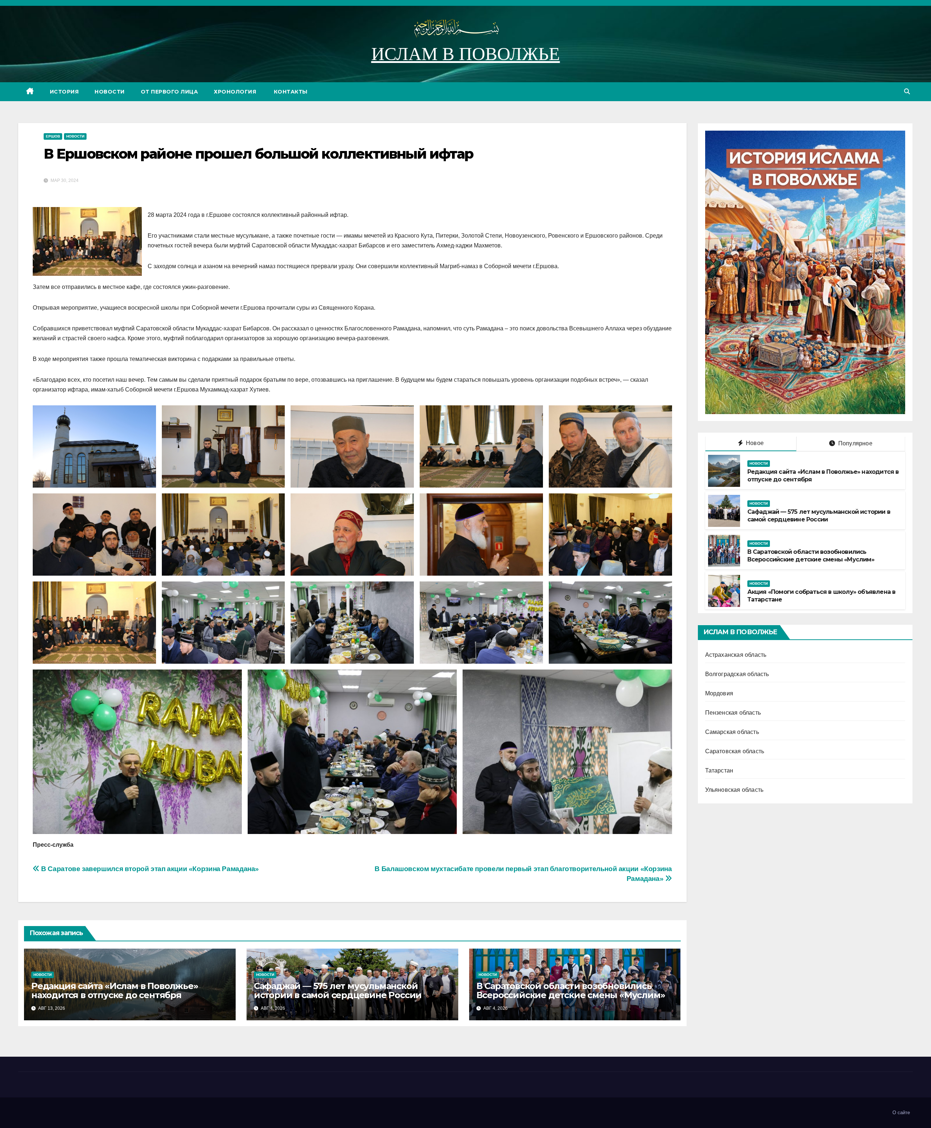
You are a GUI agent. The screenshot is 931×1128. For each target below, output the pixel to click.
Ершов (53, 136)
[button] (907, 91)
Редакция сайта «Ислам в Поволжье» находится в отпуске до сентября (114, 990)
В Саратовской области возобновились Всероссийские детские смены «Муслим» (570, 990)
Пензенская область (733, 713)
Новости (110, 91)
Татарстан (719, 771)
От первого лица (169, 91)
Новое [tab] (754, 443)
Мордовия (719, 694)
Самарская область (732, 732)
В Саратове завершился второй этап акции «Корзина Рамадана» (149, 869)
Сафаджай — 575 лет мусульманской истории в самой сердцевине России (337, 990)
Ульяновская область (734, 790)
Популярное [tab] (854, 444)
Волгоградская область (737, 674)
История (64, 91)
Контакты (290, 91)
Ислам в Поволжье (465, 54)
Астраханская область (736, 655)
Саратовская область (734, 751)
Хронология (235, 91)
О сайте (901, 1112)
